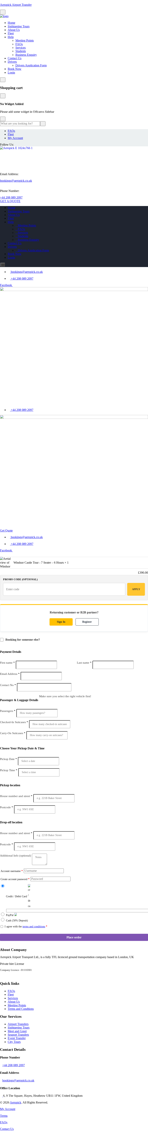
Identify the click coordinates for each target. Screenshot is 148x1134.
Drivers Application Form (31, 65)
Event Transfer (17, 1038)
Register (87, 621)
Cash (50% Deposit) (17, 920)
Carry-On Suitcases (12, 733)
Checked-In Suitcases (14, 722)
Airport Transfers (18, 1024)
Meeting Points (24, 40)
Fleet (11, 33)
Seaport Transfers (18, 1034)
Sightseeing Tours (18, 26)
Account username (12, 871)
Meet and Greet (17, 1031)
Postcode (6, 807)
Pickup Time (8, 770)
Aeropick (15, 1102)
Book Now (14, 68)
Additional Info (15, 855)
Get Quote (6, 530)
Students (20, 51)
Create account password (15, 879)
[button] (74, 401)
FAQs (19, 44)
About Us (14, 29)
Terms (4, 1115)
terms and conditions (34, 926)
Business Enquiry (26, 54)
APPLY (136, 589)
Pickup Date (8, 759)
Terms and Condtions (21, 1008)
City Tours (14, 1041)
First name (7, 662)
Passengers (7, 710)
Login (11, 72)
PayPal (9, 915)
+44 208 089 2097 (11, 197)
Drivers (12, 61)
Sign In (61, 621)
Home (11, 22)
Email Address (10, 673)
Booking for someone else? (23, 639)
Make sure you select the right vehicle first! (65, 696)
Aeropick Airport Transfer (16, 4)
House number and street (16, 796)
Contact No (8, 685)
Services (20, 47)
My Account (15, 138)
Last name (84, 662)
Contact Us (14, 58)
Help (11, 37)
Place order (74, 937)
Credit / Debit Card (16, 896)
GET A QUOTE (10, 201)
